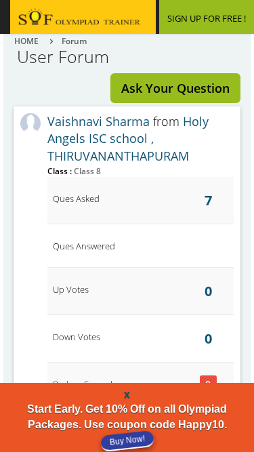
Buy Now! (126, 440)
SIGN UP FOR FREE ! (206, 18)
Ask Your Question (175, 88)
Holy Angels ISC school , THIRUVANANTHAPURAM (128, 138)
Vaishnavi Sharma (98, 121)
